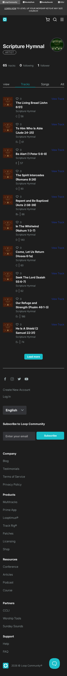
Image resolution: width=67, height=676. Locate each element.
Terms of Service (14, 476)
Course (7, 590)
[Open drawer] (62, 19)
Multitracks (10, 502)
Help (6, 643)
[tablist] (33, 84)
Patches (8, 533)
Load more (33, 356)
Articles (8, 574)
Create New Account (16, 390)
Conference (10, 566)
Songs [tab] (45, 84)
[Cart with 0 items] (48, 19)
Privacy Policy (12, 484)
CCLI (6, 610)
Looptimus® (10, 517)
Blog (6, 461)
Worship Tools (12, 618)
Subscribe (50, 435)
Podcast (8, 582)
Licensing (9, 541)
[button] (5, 379)
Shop (6, 549)
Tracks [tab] (25, 84)
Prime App (9, 510)
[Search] (55, 19)
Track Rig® (10, 525)
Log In (7, 396)
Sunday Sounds (13, 626)
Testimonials (11, 469)
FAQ (5, 651)
